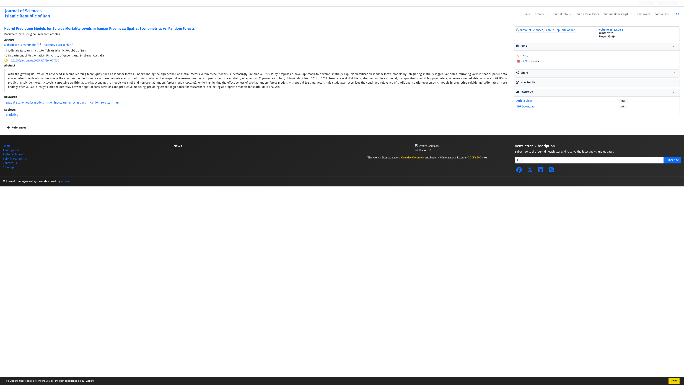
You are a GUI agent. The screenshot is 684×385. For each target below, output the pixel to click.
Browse (540, 14)
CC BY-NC (474, 157)
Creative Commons (412, 157)
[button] (96, 381)
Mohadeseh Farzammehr (20, 45)
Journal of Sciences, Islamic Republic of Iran (27, 13)
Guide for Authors (587, 14)
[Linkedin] (540, 171)
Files (524, 46)
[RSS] (551, 171)
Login (647, 3)
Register (669, 3)
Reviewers (643, 14)
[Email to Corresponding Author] (38, 44)
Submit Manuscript (616, 14)
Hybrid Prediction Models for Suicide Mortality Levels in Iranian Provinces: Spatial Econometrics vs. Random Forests (99, 28)
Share (524, 73)
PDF (530, 61)
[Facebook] (519, 171)
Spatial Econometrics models (25, 102)
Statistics (12, 114)
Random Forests (99, 102)
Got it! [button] (674, 380)
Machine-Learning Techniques (66, 102)
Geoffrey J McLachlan (57, 45)
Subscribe (672, 160)
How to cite (528, 82)
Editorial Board (13, 154)
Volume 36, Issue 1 (611, 29)
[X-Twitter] (529, 171)
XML (525, 55)
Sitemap (8, 167)
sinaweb (66, 181)
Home (526, 14)
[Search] (676, 14)
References (18, 127)
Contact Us (662, 14)
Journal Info (560, 14)
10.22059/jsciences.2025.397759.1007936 (34, 60)
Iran (116, 102)
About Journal (11, 150)
